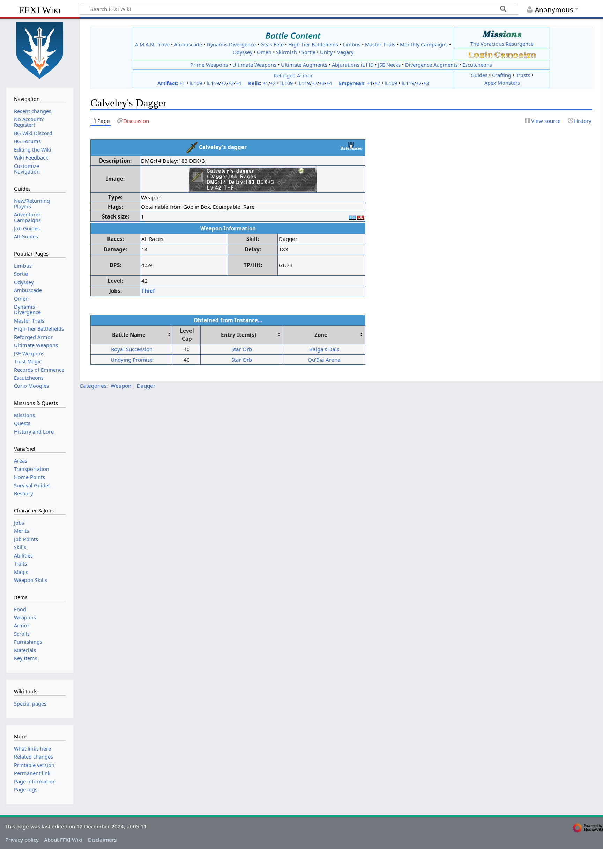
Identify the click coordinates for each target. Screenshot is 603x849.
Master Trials (380, 44)
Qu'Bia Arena (324, 359)
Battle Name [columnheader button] (129, 334)
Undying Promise (132, 359)
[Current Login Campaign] (480, 54)
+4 (238, 83)
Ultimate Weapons (254, 64)
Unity (326, 52)
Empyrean (351, 83)
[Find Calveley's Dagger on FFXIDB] (360, 216)
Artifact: (167, 83)
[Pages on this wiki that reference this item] (351, 145)
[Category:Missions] (502, 34)
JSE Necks (389, 64)
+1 (182, 83)
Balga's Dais (324, 349)
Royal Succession (131, 349)
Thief (148, 290)
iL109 (195, 83)
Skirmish (286, 52)
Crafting (501, 75)
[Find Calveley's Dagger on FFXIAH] (352, 216)
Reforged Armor (293, 75)
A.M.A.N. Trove (152, 44)
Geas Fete (272, 44)
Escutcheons (477, 64)
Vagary (345, 52)
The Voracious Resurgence (502, 43)
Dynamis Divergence (231, 44)
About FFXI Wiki (63, 839)
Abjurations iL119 (352, 64)
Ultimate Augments (304, 64)
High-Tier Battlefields (313, 44)
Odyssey (242, 52)
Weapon (121, 385)
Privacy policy (22, 839)
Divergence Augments (431, 64)
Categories (93, 385)
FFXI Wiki (39, 10)
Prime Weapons (209, 64)
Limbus (351, 44)
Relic (254, 83)
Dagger (146, 385)
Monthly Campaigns (424, 44)
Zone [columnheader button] (320, 334)
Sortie (308, 52)
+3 (231, 83)
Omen (264, 52)
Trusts (523, 75)
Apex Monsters (502, 83)
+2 (223, 83)
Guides (479, 75)
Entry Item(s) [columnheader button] (238, 334)
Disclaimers (102, 839)
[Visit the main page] (39, 50)
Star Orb (241, 349)
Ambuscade (188, 44)
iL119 (213, 83)
